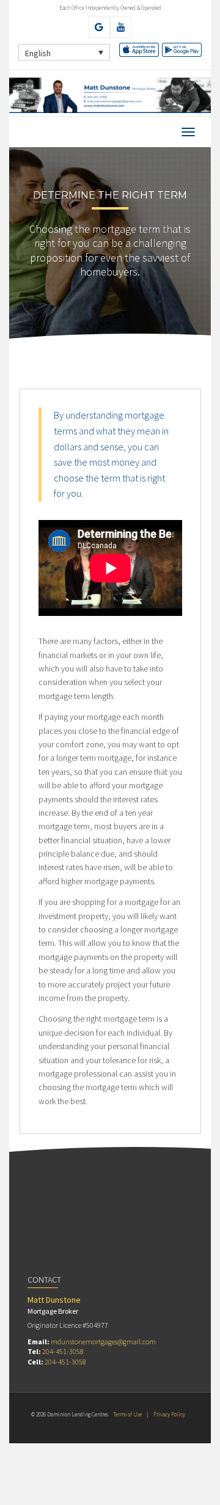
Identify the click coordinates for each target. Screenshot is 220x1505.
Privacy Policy (169, 1414)
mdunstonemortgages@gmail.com (103, 1341)
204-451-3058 (63, 1351)
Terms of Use (127, 1414)
